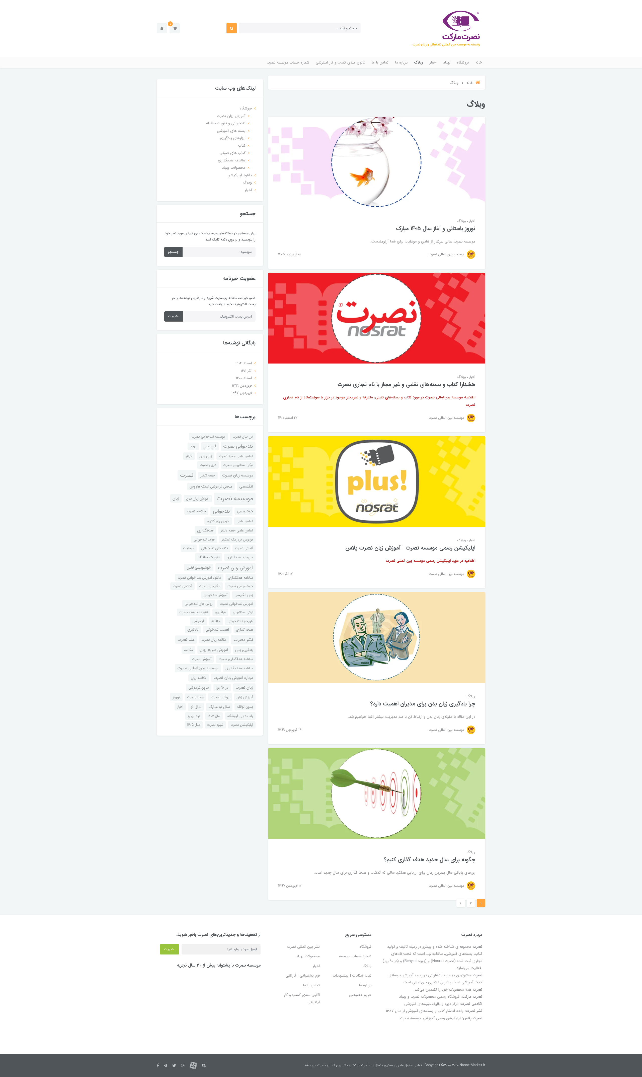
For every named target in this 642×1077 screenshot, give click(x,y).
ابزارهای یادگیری (233, 138)
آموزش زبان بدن (197, 498)
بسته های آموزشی (231, 131)
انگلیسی (246, 486)
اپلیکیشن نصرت (241, 725)
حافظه (215, 621)
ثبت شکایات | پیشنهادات (352, 976)
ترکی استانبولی (243, 612)
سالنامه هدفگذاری (232, 160)
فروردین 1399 (242, 386)
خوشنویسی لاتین (199, 567)
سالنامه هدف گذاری (239, 668)
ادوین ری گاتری (218, 521)
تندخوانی (221, 511)
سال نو (195, 707)
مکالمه (188, 650)
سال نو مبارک (219, 707)
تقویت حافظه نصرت (193, 612)
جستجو (173, 252)
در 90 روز (222, 687)
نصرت (186, 475)
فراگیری (220, 612)
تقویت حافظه (209, 557)
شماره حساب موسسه (355, 956)
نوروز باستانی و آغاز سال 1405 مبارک (435, 228)
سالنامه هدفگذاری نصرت (235, 659)
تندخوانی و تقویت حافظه (226, 123)
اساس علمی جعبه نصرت (236, 456)
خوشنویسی (245, 511)
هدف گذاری (244, 629)
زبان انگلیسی (243, 595)
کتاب (242, 146)
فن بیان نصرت (242, 436)
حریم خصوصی (360, 995)
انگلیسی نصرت (209, 586)
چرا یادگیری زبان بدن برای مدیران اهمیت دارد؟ (422, 703)
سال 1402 (214, 716)
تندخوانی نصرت (238, 446)
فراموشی (198, 621)
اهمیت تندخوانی (217, 629)
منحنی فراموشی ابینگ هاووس (211, 486)
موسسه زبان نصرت (237, 475)
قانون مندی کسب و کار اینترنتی (340, 62)
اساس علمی (244, 521)
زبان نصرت (244, 687)
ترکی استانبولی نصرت (238, 465)
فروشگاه (463, 62)
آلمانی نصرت (244, 548)
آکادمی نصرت (182, 586)
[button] (175, 28)
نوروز (176, 697)
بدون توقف (245, 706)
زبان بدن (205, 456)
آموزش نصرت (201, 659)
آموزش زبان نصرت (231, 116)
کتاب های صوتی (232, 153)
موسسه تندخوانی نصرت (208, 436)
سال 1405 (193, 725)
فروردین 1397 (241, 393)
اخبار (433, 62)
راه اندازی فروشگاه (240, 716)
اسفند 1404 (243, 363)
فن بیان (210, 446)
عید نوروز (194, 716)
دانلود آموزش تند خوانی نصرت (199, 577)
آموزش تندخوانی (215, 595)
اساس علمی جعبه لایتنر (237, 530)
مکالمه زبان (198, 678)
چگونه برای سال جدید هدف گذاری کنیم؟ (429, 859)
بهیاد (446, 62)
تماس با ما (380, 62)
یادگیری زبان (244, 650)
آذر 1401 (246, 371)
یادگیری (192, 629)
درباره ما (401, 62)
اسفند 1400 (244, 378)
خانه (478, 62)
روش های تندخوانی (199, 604)
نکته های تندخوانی (214, 548)
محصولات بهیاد (234, 168)
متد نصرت (186, 639)
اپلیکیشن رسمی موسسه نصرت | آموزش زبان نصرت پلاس (410, 548)
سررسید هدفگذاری (240, 557)
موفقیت (188, 548)
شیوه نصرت (215, 725)
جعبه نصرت (195, 697)
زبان (176, 498)
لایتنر (189, 456)
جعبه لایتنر (207, 475)
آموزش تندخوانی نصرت (236, 604)
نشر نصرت (243, 639)
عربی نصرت (208, 465)
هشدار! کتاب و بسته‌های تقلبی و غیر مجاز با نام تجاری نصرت (406, 384)
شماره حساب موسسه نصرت (288, 62)
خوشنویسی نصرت (240, 586)
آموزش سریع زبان (214, 650)
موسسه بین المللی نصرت (197, 668)
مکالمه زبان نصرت (213, 639)
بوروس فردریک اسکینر (237, 539)
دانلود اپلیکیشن (240, 175)
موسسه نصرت (234, 499)
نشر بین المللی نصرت (303, 947)
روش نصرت (220, 697)
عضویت (173, 316)
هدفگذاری (205, 530)
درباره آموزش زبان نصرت (233, 678)
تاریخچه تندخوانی (240, 621)
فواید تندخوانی (204, 539)
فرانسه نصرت (196, 511)
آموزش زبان (244, 697)
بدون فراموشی (198, 687)
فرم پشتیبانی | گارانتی (302, 976)
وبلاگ (418, 62)
